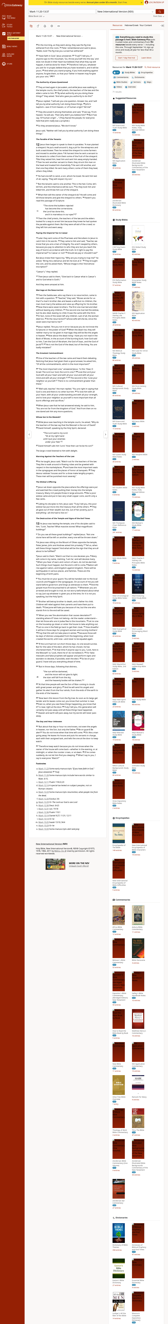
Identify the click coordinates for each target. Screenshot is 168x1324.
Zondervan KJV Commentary (118, 1202)
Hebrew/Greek (131, 25)
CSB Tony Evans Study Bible (119, 248)
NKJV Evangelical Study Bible (119, 630)
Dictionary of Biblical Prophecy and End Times (139, 1247)
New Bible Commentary (118, 1065)
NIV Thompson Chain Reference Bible (119, 525)
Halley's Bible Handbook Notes (139, 994)
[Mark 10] (29, 434)
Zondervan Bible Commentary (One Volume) (120, 1163)
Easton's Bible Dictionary (118, 1281)
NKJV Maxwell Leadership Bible (139, 665)
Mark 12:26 (43, 798)
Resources (117, 25)
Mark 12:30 (43, 805)
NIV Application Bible (119, 162)
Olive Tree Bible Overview (119, 1098)
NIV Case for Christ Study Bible (140, 352)
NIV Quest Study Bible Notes (119, 455)
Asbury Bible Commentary (137, 928)
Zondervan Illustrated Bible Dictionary (119, 203)
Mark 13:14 (43, 815)
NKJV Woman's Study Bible (138, 734)
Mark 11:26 (43, 775)
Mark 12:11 (43, 782)
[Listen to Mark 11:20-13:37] (59, 26)
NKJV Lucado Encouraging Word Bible (139, 631)
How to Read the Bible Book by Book (120, 1032)
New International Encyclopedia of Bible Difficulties (120, 883)
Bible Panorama (138, 960)
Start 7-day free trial (126, 58)
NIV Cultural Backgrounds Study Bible (121, 388)
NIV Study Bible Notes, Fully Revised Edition (138, 127)
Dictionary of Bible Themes (120, 1246)
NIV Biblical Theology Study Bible (119, 353)
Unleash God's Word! (79, 866)
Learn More (146, 58)
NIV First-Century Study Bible (139, 387)
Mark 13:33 (43, 829)
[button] (154, 2)
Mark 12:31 (43, 808)
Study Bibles (122, 220)
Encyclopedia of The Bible (119, 846)
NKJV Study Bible (139, 699)
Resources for (127, 67)
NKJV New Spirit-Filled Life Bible (119, 700)
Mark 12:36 (43, 812)
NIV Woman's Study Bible (137, 524)
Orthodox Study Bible (138, 767)
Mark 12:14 (43, 785)
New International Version (49, 844)
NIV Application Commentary (138, 1065)
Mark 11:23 (43, 768)
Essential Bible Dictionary (138, 1281)
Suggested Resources (126, 98)
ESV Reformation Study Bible (119, 281)
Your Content (146, 25)
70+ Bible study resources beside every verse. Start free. (85, 2)
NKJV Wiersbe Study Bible (118, 734)
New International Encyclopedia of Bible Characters (139, 847)
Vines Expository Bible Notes (119, 802)
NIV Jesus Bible (138, 421)
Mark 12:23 (43, 792)
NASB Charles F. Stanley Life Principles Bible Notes (119, 316)
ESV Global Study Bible (139, 248)
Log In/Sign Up (156, 2)
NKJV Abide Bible (119, 558)
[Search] (160, 11)
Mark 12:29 (43, 802)
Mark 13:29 (43, 825)
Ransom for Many (139, 1097)
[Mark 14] (106, 434)
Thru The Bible (138, 1130)
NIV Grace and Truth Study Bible (120, 126)
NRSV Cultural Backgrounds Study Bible (121, 768)
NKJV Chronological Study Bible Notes (120, 597)
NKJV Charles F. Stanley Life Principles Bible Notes (138, 561)
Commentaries (123, 900)
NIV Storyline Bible (139, 454)
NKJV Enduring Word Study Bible (139, 597)
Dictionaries (122, 1217)
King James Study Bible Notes (139, 281)
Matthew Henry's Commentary (139, 1032)
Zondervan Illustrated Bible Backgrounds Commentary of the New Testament (140, 165)
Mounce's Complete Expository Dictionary (136, 1316)
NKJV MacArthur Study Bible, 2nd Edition (119, 666)
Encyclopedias (122, 818)
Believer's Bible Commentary (119, 961)
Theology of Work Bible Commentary (120, 1131)
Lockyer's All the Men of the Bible (119, 1314)
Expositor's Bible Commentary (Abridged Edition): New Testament (120, 996)
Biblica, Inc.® (60, 851)
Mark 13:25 (43, 822)
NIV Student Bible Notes (120, 488)
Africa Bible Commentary (118, 928)
